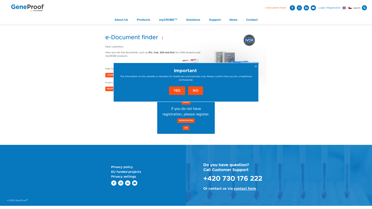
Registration (186, 120)
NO (195, 90)
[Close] (256, 66)
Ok (186, 128)
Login (186, 102)
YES (177, 90)
